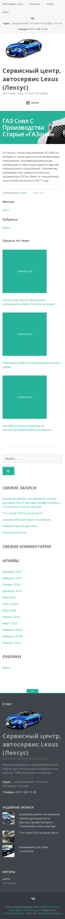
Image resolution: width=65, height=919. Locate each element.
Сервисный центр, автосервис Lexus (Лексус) (34, 908)
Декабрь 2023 (12, 591)
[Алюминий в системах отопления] (8, 851)
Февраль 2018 (12, 636)
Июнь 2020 (10, 604)
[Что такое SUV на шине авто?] (8, 837)
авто (5, 210)
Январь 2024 (11, 584)
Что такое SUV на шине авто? (22, 513)
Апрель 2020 (11, 617)
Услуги (50, 4)
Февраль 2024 (12, 578)
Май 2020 (9, 610)
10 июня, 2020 (24, 271)
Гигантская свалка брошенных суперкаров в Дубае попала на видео (28, 302)
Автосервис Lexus (12, 4)
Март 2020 (10, 623)
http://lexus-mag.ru (51, 913)
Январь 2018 (11, 643)
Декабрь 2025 (12, 572)
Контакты (34, 4)
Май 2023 (9, 597)
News (6, 228)
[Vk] (32, 18)
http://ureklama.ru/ (14, 913)
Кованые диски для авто (19, 526)
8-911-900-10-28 (38, 29)
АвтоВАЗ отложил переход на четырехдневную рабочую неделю (27, 428)
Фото (5, 12)
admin (23, 192)
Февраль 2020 (12, 630)
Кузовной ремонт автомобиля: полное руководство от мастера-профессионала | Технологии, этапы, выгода (32, 502)
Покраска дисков (14, 532)
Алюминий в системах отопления (26, 520)
